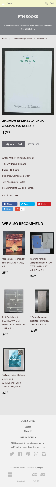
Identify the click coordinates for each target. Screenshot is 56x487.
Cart (51, 3)
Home (4, 39)
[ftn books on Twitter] (12, 455)
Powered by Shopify (35, 468)
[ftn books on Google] (36, 455)
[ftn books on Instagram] (44, 455)
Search (28, 427)
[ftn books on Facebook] (20, 455)
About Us (28, 431)
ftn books (28, 17)
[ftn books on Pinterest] (28, 455)
